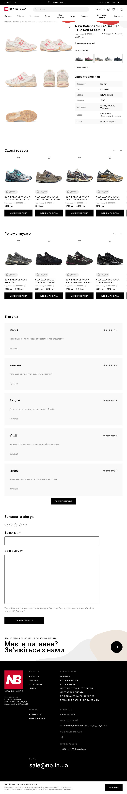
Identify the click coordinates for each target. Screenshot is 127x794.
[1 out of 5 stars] (6, 525)
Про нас (34, 710)
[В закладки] (70, 27)
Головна (7, 22)
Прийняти (113, 788)
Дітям (47, 16)
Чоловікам (34, 16)
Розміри (84, 16)
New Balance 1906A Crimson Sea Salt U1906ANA (77, 198)
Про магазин (60, 16)
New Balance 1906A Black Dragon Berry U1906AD (78, 281)
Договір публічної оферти (76, 688)
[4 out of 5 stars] (20, 525)
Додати (12, 192)
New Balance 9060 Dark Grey (15, 281)
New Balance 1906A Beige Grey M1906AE (108, 198)
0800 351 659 (10, 2)
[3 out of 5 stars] (15, 525)
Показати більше (63, 501)
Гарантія (65, 676)
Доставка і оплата (102, 16)
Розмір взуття (69, 680)
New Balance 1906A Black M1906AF (108, 281)
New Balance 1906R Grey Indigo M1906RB (48, 198)
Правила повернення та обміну (79, 700)
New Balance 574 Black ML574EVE (45, 281)
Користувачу (68, 671)
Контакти (118, 16)
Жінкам (20, 16)
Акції (72, 16)
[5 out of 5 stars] (25, 525)
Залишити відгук (24, 620)
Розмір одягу (68, 684)
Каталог (8, 16)
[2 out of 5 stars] (11, 525)
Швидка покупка (18, 213)
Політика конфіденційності (77, 696)
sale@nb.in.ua (48, 765)
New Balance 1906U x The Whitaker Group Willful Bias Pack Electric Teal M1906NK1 (17, 198)
